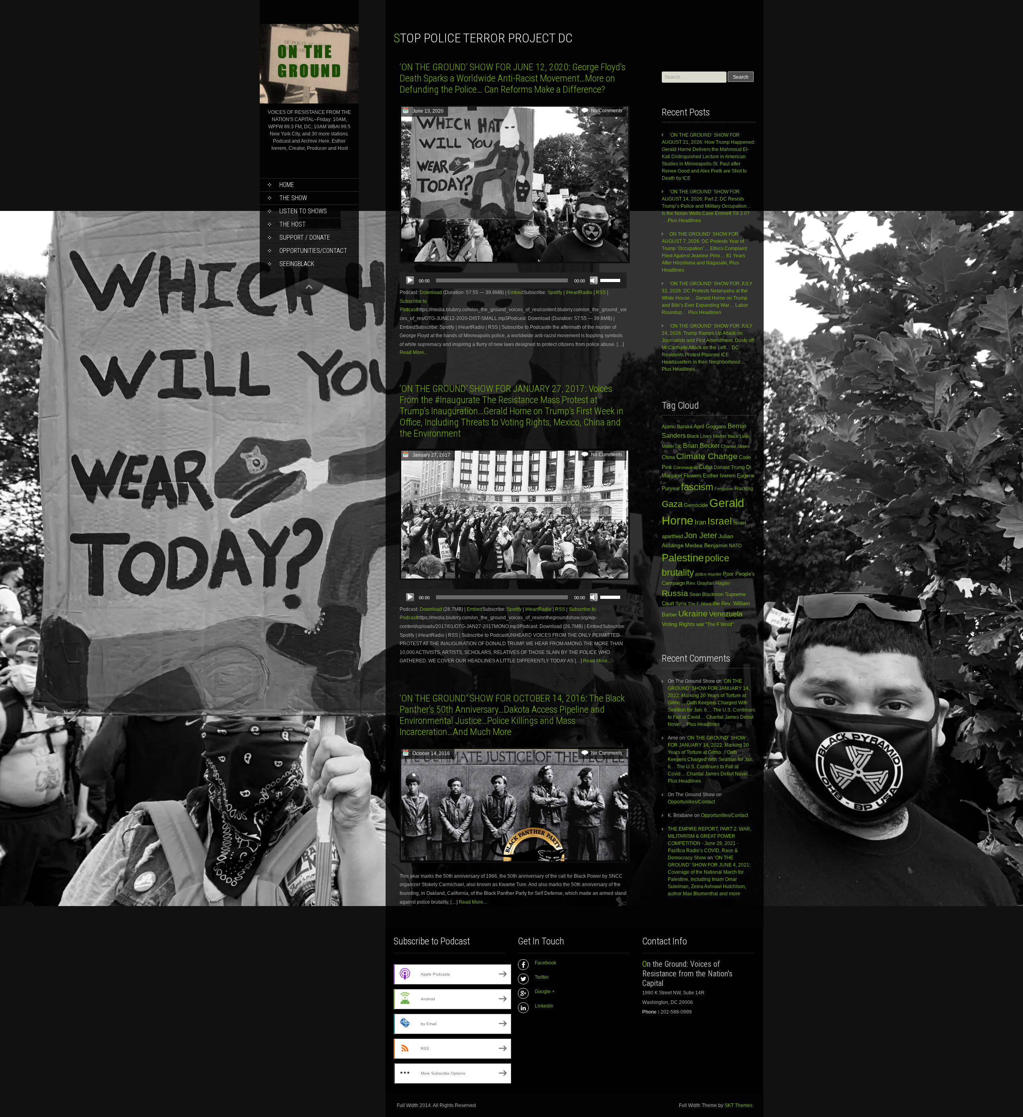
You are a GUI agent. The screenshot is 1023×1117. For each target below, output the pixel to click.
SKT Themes (738, 1105)
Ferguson (724, 488)
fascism (697, 486)
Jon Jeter (700, 535)
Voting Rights (678, 624)
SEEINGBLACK (296, 264)
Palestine (683, 558)
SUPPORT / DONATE (304, 237)
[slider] (611, 279)
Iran (700, 522)
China (668, 457)
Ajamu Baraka (677, 426)
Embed (515, 292)
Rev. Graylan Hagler (708, 583)
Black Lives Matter (706, 436)
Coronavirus (685, 467)
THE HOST (292, 224)
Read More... (414, 352)
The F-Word (699, 603)
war (700, 624)
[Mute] (594, 280)
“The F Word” (719, 624)
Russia (675, 593)
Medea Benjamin (706, 545)
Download (431, 292)
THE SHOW (293, 198)
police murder (708, 574)
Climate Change (707, 456)
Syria (681, 603)
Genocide (696, 505)
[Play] (410, 280)
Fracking (743, 488)
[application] (513, 280)
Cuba (706, 466)
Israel (719, 521)
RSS (601, 292)
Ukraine (693, 613)
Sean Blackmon (706, 594)
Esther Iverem (719, 476)
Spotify (554, 292)
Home (286, 185)
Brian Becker (701, 445)
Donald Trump (729, 467)
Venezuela (725, 614)
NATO (735, 545)
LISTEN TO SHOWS (303, 211)
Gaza (672, 504)
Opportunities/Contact (313, 250)
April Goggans (710, 426)
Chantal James (735, 446)
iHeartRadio (579, 292)
